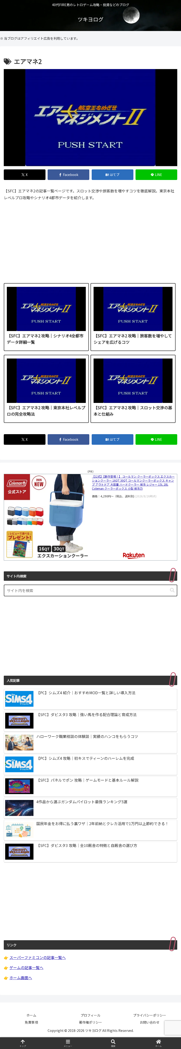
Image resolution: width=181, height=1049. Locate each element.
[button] (172, 590)
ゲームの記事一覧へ (26, 967)
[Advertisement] (90, 245)
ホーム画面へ (20, 977)
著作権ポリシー (90, 1022)
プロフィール (90, 1015)
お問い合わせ (150, 1022)
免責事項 (31, 1022)
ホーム (31, 1015)
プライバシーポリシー (149, 1015)
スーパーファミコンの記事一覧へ (37, 957)
